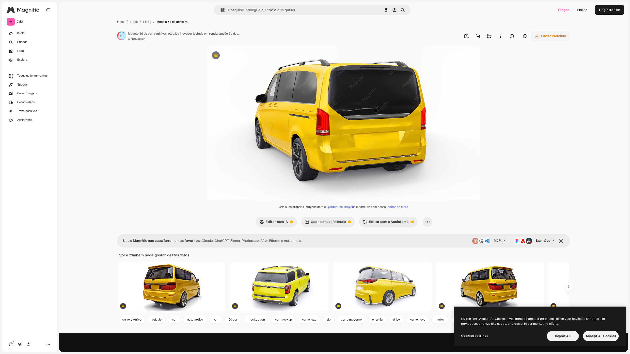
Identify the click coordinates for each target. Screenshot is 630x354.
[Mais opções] (500, 36)
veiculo (157, 320)
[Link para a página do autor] (121, 36)
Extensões (543, 241)
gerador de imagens (341, 207)
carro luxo (309, 320)
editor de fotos (398, 207)
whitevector (136, 39)
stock (134, 22)
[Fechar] (561, 241)
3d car (233, 320)
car (174, 320)
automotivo (195, 320)
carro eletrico (132, 320)
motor (440, 320)
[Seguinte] (568, 286)
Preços (563, 10)
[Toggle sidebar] (48, 10)
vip (329, 320)
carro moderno (351, 320)
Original (238, 56)
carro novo (417, 320)
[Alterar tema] (28, 344)
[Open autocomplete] (221, 10)
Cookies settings (474, 336)
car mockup (283, 320)
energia (377, 320)
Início (121, 22)
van (215, 320)
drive (396, 320)
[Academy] (20, 344)
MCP (497, 241)
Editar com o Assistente (386, 223)
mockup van (256, 320)
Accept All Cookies (601, 336)
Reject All (563, 336)
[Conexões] (11, 344)
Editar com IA (273, 223)
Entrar (582, 10)
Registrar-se (609, 10)
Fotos (147, 22)
